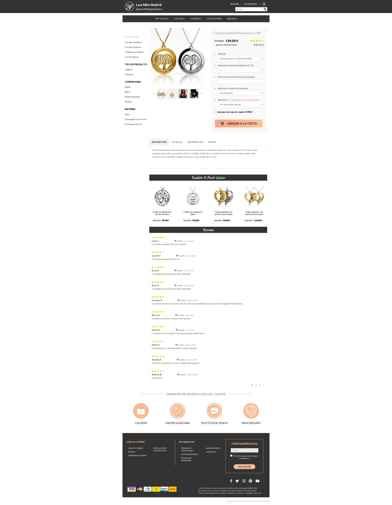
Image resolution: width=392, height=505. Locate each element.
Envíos (131, 452)
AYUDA (234, 3)
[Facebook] (231, 481)
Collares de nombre (134, 52)
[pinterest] (250, 481)
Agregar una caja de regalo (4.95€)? (235, 112)
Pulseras (129, 74)
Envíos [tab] (212, 142)
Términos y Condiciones (187, 449)
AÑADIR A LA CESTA (242, 123)
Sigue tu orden (135, 448)
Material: (222, 54)
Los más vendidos (133, 42)
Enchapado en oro (133, 124)
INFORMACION (186, 442)
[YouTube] (257, 481)
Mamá (127, 87)
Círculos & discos (133, 47)
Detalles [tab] (177, 142)
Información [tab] (195, 142)
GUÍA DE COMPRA (135, 442)
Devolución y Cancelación (160, 449)
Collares (129, 69)
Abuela (128, 101)
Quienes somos (213, 448)
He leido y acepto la (245, 457)
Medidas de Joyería (137, 455)
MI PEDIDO (250, 3)
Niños (127, 91)
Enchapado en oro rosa (136, 119)
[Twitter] (237, 481)
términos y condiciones (248, 457)
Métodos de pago (189, 454)
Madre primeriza (132, 96)
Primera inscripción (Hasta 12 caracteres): (236, 77)
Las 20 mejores (132, 57)
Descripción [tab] (159, 142)
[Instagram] (243, 481)
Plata (127, 114)
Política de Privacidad (186, 459)
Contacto (211, 452)
